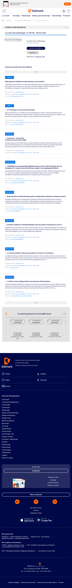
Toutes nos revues (53, 485)
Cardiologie (5, 399)
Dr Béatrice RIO (14, 267)
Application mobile (36, 513)
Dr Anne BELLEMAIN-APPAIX (17, 183)
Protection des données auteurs (47, 582)
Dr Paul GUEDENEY (15, 211)
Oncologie (16, 15)
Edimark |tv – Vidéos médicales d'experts (15, 536)
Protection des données (28, 582)
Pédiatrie (4, 442)
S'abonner (32, 52)
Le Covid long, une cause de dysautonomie (21, 110)
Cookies (60, 582)
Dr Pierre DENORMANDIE (16, 239)
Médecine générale (8, 421)
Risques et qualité (7, 458)
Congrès (43, 374)
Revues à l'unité (53, 477)
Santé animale (6, 447)
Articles (7, 374)
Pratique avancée (7, 436)
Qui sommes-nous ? (36, 508)
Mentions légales (14, 582)
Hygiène (4, 455)
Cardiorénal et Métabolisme (10, 402)
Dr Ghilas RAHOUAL (16, 296)
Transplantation (6, 450)
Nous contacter (36, 495)
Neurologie (5, 423)
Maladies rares (6, 418)
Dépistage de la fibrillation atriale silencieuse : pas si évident (25, 81)
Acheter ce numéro (35, 48)
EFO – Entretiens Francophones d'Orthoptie (40, 545)
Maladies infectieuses (8, 415)
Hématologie (26, 15)
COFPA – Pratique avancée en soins (13, 545)
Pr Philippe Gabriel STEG (16, 96)
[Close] (1, 4)
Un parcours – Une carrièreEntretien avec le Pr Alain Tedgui (15, 139)
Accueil (6, 15)
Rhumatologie (6, 444)
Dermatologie (56, 15)
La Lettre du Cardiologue (23, 20)
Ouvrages (53, 480)
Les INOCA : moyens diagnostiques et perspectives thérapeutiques (28, 281)
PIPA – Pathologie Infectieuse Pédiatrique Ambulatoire (18, 551)
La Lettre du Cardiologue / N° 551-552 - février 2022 (25, 94)
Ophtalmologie (6, 428)
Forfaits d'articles (53, 482)
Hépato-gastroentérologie (41, 15)
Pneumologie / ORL (8, 434)
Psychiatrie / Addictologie (10, 439)
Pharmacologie (6, 431)
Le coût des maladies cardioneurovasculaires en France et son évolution (30, 253)
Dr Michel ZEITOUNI (27, 296)
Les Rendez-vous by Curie (46, 551)
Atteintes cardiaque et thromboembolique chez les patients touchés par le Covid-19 (34, 225)
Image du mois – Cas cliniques (40, 536)
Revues (9, 20)
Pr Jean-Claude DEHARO (16, 124)
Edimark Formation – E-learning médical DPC (15, 538)
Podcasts (43, 380)
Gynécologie (6, 407)
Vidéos (7, 380)
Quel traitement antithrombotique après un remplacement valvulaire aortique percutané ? (36, 196)
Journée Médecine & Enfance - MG (13, 547)
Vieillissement (6, 452)
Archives (36, 510)
